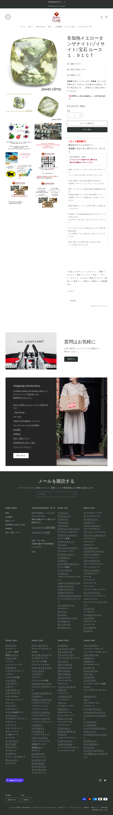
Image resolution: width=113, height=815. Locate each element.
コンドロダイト (90, 628)
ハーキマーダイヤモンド (42, 693)
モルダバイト (89, 661)
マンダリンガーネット (67, 731)
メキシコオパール (91, 655)
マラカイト (62, 735)
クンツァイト (89, 609)
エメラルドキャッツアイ (68, 618)
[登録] (73, 494)
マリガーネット (64, 728)
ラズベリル (88, 674)
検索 (7, 513)
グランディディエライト (94, 551)
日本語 (25, 800)
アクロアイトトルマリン (68, 535)
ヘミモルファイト (65, 696)
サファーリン (11, 645)
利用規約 (17, 434)
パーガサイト (37, 696)
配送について (10, 521)
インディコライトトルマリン (69, 596)
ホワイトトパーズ (65, 719)
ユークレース (89, 668)
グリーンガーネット (40, 645)
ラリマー (87, 687)
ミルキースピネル (65, 744)
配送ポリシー (95, 807)
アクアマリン (63, 526)
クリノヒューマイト (92, 593)
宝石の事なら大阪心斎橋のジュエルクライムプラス (29, 807)
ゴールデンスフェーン (93, 615)
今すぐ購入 (87, 130)
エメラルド (62, 615)
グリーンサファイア (92, 561)
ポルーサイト (63, 709)
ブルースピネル (64, 674)
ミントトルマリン (91, 645)
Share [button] (72, 291)
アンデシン (62, 561)
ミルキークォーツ (65, 741)
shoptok (73, 301)
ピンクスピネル (38, 763)
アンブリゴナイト (65, 570)
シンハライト (11, 681)
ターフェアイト (12, 741)
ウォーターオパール (66, 605)
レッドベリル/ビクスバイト (95, 728)
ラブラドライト (90, 681)
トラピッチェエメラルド (42, 668)
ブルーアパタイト (65, 665)
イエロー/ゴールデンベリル (69, 583)
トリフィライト (38, 671)
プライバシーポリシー (22, 447)
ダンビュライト (12, 760)
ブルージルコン (64, 671)
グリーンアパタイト (92, 554)
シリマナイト (11, 668)
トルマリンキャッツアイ (42, 684)
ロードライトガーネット (94, 751)
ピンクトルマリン (39, 766)
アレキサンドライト (66, 554)
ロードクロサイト (91, 744)
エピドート (62, 612)
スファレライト (12, 716)
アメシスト (62, 545)
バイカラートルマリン (41, 712)
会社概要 (17, 430)
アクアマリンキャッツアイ (69, 529)
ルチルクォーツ (90, 696)
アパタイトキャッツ (66, 542)
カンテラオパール (91, 548)
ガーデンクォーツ (91, 519)
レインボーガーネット (93, 709)
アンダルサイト (64, 558)
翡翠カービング (12, 655)
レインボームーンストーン (95, 712)
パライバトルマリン (40, 738)
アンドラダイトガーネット (69, 564)
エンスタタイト (64, 621)
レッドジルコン (90, 722)
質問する (71, 359)
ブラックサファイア (66, 655)
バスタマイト (37, 725)
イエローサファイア (66, 589)
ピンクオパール (38, 754)
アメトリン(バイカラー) (67, 548)
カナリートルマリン (92, 526)
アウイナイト (63, 519)
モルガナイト (89, 658)
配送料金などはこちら (22, 398)
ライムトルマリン (91, 671)
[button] (8, 16)
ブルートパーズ (64, 677)
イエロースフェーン (66, 593)
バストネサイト (38, 728)
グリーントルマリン (92, 570)
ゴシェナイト (89, 618)
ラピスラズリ (89, 677)
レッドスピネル (90, 725)
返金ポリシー (62, 807)
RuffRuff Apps (97, 306)
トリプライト (37, 674)
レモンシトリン (90, 731)
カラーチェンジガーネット (95, 535)
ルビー (86, 700)
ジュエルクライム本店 (41, 532)
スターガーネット (13, 690)
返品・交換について (21, 438)
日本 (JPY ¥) (12, 800)
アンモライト (63, 574)
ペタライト (62, 690)
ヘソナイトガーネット (67, 687)
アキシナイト (63, 523)
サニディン (88, 631)
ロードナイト (89, 747)
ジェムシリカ (11, 658)
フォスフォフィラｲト (66, 649)
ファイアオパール (39, 770)
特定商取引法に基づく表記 (24, 443)
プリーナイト (63, 661)
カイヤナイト (89, 523)
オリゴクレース (64, 628)
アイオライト (63, 513)
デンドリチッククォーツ (42, 655)
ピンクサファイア (39, 760)
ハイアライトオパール (41, 719)
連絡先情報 (104, 807)
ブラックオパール (65, 652)
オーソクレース (64, 624)
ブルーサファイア (65, 668)
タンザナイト (11, 754)
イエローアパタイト (66, 586)
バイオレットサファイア (42, 700)
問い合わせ (21, 456)
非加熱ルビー (37, 747)
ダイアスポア (11, 744)
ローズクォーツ (90, 741)
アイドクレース (64, 516)
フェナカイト (63, 645)
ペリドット (62, 703)
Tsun (106, 306)
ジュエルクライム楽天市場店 (43, 528)
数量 (68, 111)
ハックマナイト (38, 731)
